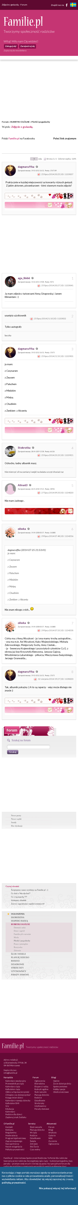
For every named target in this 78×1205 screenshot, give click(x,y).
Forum (5, 121)
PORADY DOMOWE (20, 975)
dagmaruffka (26, 166)
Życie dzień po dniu (62, 1083)
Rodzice (38, 1097)
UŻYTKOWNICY (18, 971)
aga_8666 (24, 278)
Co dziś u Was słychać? (20, 893)
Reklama (9, 1130)
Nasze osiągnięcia (13, 1146)
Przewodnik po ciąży (14, 1083)
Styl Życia (34, 1146)
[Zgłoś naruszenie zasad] (39, 174)
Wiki (50, 1138)
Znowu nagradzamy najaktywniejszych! (28, 904)
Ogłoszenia (39, 1081)
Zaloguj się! (11, 46)
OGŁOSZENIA (17, 914)
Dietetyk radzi (20, 927)
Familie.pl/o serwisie (22, 934)
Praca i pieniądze (21, 944)
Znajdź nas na (57, 4)
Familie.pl (14, 138)
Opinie (56, 1081)
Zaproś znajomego (13, 1141)
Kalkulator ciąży (12, 1089)
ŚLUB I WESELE (18, 954)
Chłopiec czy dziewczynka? (17, 1095)
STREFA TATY (17, 968)
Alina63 (23, 485)
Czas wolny (35, 1149)
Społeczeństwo (60, 1086)
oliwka (22, 528)
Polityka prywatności (14, 1149)
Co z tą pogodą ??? (19, 897)
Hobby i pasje (59, 1089)
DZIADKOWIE (17, 964)
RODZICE (15, 961)
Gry (7, 1106)
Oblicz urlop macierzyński (17, 1092)
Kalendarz (10, 1111)
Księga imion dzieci (14, 1097)
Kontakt (9, 1127)
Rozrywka (18, 947)
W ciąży (33, 1132)
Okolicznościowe (61, 1092)
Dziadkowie (39, 1100)
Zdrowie (17, 950)
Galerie (52, 1135)
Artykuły (52, 1132)
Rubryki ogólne (41, 1089)
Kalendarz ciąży (12, 1086)
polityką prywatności (14, 1182)
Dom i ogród (19, 931)
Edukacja (9, 1109)
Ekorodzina (39, 1083)
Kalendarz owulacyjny (15, 1081)
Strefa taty (39, 1103)
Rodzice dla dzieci (13, 1114)
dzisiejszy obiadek (18, 900)
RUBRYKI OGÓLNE (20, 121)
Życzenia (52, 1141)
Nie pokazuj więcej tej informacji (57, 1188)
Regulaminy (11, 1132)
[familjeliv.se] (73, 5)
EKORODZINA (17, 917)
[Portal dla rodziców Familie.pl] (23, 27)
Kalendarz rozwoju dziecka (17, 1100)
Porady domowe (41, 1109)
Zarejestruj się (27, 46)
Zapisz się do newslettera (15, 50)
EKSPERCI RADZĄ (19, 921)
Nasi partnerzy (12, 1144)
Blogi (50, 1130)
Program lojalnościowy (15, 1138)
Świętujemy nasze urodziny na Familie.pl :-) (29, 890)
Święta (33, 1141)
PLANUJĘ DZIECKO (20, 957)
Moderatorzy (11, 1135)
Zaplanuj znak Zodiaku (15, 1117)
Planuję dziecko (41, 1095)
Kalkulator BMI (12, 1103)
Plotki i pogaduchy (40, 121)
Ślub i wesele (40, 1092)
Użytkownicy (40, 1106)
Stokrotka (24, 447)
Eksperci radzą (41, 1086)
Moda (16, 937)
